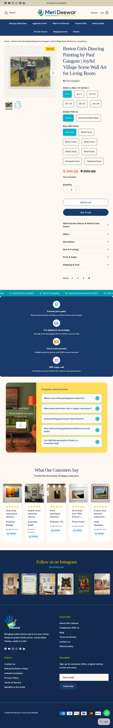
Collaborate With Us (69, 627)
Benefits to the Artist (14, 687)
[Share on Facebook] (83, 278)
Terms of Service (67, 637)
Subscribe (68, 686)
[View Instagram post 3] (47, 584)
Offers (66, 234)
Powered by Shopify (30, 713)
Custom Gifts (81, 23)
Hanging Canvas (60, 31)
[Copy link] (78, 278)
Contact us (64, 641)
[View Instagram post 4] (66, 584)
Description (69, 241)
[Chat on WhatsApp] (106, 713)
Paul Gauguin (73, 80)
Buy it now (85, 212)
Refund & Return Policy (16, 668)
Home (6, 41)
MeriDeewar (16, 713)
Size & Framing (70, 249)
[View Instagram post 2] (29, 584)
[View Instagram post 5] (84, 584)
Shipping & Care (71, 264)
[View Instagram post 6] (102, 584)
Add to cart (85, 202)
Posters (76, 31)
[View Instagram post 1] (11, 584)
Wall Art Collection (61, 23)
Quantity (67, 184)
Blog (61, 632)
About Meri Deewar (69, 623)
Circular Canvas (40, 31)
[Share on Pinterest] (89, 278)
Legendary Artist (39, 23)
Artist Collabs (98, 23)
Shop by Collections (17, 23)
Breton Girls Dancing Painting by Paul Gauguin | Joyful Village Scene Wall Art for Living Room (49, 41)
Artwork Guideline (13, 673)
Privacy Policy (11, 677)
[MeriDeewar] (56, 12)
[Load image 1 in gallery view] (30, 72)
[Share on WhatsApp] (72, 278)
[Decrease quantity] (65, 189)
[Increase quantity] (77, 189)
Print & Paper (70, 257)
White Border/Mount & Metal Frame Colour (81, 225)
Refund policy (66, 646)
